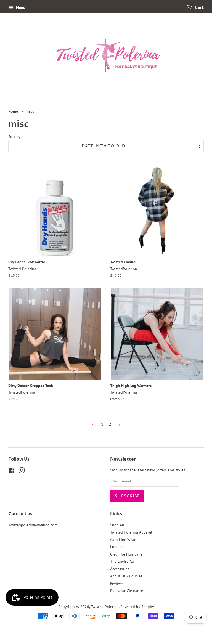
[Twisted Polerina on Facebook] (11, 471)
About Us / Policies (126, 576)
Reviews (116, 583)
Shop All (117, 524)
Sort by (14, 136)
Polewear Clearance (126, 590)
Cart (199, 7)
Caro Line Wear (123, 539)
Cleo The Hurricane (126, 554)
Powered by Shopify (137, 606)
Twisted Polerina (105, 606)
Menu (20, 7)
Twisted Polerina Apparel (131, 532)
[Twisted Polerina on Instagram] (21, 471)
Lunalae (116, 546)
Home (13, 111)
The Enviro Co (122, 561)
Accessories (119, 568)
